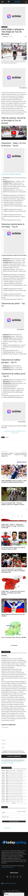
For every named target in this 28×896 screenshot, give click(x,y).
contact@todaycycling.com (7, 867)
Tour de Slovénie (8, 5)
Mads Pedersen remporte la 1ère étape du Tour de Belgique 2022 (7, 455)
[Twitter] (5, 39)
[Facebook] (2, 39)
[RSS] (17, 877)
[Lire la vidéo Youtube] (14, 133)
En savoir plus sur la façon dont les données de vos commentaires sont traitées (13, 761)
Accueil (2, 5)
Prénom (3, 812)
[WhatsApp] (12, 39)
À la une (7, 437)
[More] (18, 39)
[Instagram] (14, 877)
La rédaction (5, 36)
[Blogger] (7, 877)
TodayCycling (7, 827)
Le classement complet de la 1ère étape (11, 174)
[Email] (15, 39)
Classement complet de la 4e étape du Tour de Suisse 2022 (20, 455)
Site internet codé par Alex (9, 883)
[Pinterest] (9, 39)
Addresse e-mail (5, 816)
